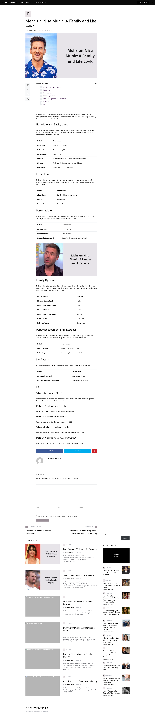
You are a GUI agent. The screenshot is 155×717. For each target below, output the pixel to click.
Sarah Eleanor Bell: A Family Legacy (79, 575)
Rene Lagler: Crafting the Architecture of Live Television (111, 573)
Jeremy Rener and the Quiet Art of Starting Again (111, 692)
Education (46, 90)
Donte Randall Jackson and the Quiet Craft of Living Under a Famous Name (110, 654)
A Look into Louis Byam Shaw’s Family (80, 681)
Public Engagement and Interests (54, 99)
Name (37, 507)
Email (59, 507)
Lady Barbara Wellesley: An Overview (80, 549)
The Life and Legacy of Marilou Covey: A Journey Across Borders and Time (111, 613)
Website (81, 507)
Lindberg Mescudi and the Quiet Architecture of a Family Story (111, 680)
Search (104, 534)
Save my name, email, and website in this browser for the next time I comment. (57, 516)
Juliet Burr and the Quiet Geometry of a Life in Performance (111, 640)
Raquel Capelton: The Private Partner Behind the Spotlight (111, 585)
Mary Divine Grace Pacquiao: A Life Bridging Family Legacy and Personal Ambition (111, 599)
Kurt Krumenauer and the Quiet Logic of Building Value (111, 668)
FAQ (44, 104)
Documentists (14, 2)
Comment (39, 483)
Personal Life (47, 93)
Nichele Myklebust (31, 30)
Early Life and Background (52, 87)
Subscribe (142, 2)
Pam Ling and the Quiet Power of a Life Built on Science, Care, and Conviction (110, 626)
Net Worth (47, 102)
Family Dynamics (49, 96)
